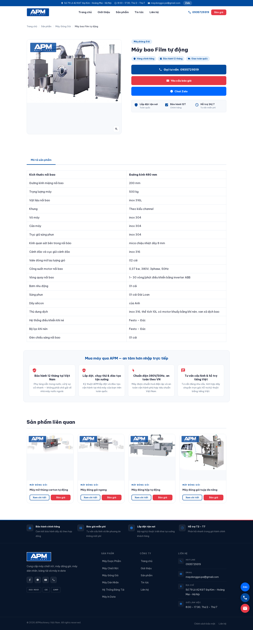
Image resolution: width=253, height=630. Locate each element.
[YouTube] (46, 580)
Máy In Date (109, 596)
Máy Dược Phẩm (111, 561)
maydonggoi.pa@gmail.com (165, 3)
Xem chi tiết (39, 497)
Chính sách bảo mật (204, 623)
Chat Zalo (179, 91)
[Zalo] (38, 580)
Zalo (187, 3)
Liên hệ (154, 12)
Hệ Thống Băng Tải (113, 589)
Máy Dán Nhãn (110, 582)
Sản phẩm (122, 12)
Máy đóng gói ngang (94, 489)
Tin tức (139, 12)
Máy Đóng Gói (63, 26)
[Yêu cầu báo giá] (245, 608)
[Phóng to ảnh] (116, 129)
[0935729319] (245, 597)
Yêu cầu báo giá (181, 80)
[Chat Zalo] (245, 586)
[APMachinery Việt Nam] (38, 12)
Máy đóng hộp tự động (145, 489)
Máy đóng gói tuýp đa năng (199, 489)
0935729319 (193, 564)
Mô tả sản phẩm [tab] (41, 160)
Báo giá (218, 12)
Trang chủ (85, 12)
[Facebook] (30, 580)
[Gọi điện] (53, 580)
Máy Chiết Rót (110, 568)
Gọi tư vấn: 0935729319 (181, 69)
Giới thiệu (104, 12)
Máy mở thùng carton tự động (49, 489)
